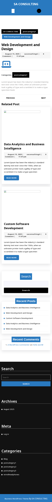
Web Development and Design (19, 313)
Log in (6, 434)
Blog (5, 459)
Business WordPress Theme (17, 498)
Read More (12, 178)
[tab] (13, 11)
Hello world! (38, 345)
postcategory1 (29, 31)
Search (26, 276)
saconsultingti (31, 54)
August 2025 (9, 409)
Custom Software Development (19, 318)
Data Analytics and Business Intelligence (23, 307)
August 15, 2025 (12, 54)
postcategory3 (10, 470)
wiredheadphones (11, 474)
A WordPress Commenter (19, 345)
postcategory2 (10, 466)
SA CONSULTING (26, 4)
